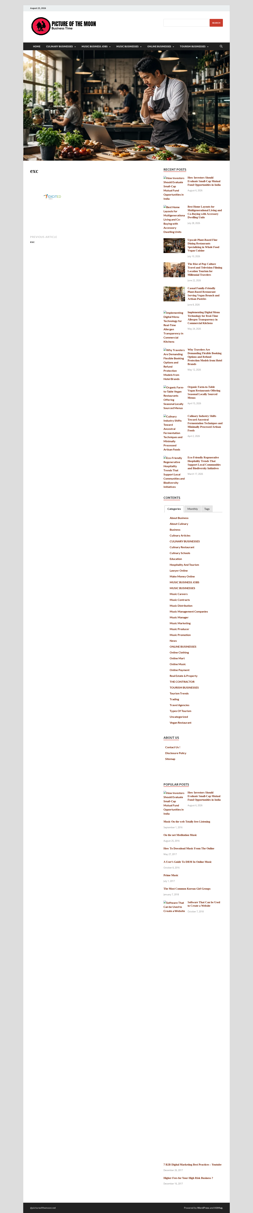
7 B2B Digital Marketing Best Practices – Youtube (193, 1164)
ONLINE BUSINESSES (159, 46)
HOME (36, 46)
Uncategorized (179, 716)
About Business (179, 517)
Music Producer (179, 629)
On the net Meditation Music (180, 835)
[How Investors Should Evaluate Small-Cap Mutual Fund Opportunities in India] (174, 178)
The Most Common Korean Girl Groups (187, 888)
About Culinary (179, 523)
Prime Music (171, 875)
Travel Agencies (179, 705)
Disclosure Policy (175, 753)
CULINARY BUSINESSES (59, 46)
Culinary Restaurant (182, 547)
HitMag (218, 1207)
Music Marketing (180, 623)
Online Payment (179, 670)
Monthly (192, 508)
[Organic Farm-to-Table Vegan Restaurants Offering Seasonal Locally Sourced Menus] (174, 387)
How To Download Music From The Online (189, 848)
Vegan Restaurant (180, 722)
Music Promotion (180, 634)
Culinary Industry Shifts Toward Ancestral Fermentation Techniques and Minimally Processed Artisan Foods (205, 423)
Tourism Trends (179, 693)
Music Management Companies (189, 611)
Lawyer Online (179, 570)
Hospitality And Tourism (184, 564)
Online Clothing (179, 652)
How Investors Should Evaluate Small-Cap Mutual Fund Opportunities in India (204, 181)
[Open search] (221, 46)
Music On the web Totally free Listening (187, 821)
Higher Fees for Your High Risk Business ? (188, 1178)
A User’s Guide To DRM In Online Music (188, 861)
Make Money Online (182, 576)
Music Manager (179, 617)
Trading (174, 699)
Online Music (178, 664)
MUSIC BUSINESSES (127, 46)
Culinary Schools (180, 553)
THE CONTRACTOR (182, 681)
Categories (174, 508)
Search (216, 23)
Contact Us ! (172, 747)
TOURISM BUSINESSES (192, 46)
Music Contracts (180, 599)
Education (176, 558)
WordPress (203, 1207)
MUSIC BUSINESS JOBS (95, 46)
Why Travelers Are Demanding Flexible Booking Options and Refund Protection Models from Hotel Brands (205, 356)
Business (175, 529)
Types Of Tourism (180, 710)
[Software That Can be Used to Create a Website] (174, 902)
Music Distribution (181, 605)
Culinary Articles (180, 535)
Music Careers (179, 593)
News (173, 640)
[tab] (174, 509)
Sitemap (170, 758)
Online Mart (177, 658)
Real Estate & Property (184, 675)
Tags (207, 508)
